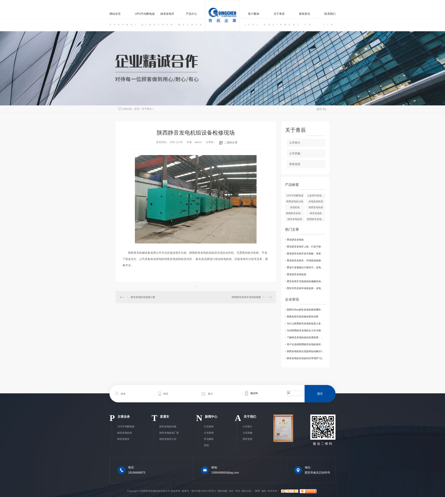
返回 (319, 108)
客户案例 (253, 13)
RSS (237, 491)
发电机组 (295, 207)
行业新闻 (209, 426)
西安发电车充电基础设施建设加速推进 (306, 281)
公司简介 (294, 142)
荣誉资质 (294, 164)
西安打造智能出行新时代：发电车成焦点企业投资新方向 (306, 267)
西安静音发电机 (295, 239)
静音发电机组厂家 (169, 432)
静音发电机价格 (167, 426)
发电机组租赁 (316, 201)
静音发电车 (167, 13)
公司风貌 (159, 108)
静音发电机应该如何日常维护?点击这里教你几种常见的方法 (306, 358)
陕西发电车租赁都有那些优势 (302, 316)
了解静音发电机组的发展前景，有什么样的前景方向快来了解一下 (306, 337)
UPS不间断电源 (145, 13)
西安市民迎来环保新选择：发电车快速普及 (306, 288)
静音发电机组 (295, 219)
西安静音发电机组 (296, 274)
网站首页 (115, 13)
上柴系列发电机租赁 (316, 195)
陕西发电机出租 (294, 201)
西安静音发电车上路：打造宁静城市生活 (306, 246)
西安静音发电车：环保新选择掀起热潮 (306, 260)
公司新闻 (209, 432)
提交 (320, 393)
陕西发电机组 (316, 207)
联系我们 (329, 13)
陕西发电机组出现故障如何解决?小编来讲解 (306, 351)
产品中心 (191, 13)
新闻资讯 (304, 13)
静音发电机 (316, 213)
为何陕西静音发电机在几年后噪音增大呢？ (306, 330)
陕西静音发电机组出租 (316, 219)
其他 (206, 445)
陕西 (257, 491)
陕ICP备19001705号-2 (204, 491)
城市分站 (246, 491)
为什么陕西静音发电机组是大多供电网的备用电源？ (306, 323)
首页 (136, 108)
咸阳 (263, 491)
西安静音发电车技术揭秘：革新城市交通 (306, 253)
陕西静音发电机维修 (295, 213)
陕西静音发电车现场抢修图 (246, 297)
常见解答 (209, 439)
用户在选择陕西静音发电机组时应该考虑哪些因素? (306, 344)
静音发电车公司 (167, 439)
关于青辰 (279, 13)
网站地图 (222, 491)
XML (231, 491)
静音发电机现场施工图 (143, 297)
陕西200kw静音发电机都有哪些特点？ (306, 309)
